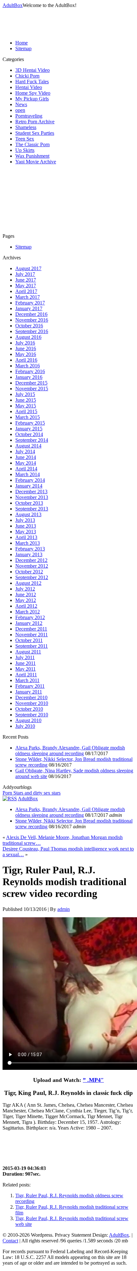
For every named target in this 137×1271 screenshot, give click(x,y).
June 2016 (25, 348)
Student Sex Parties (34, 133)
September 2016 (31, 331)
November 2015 (31, 388)
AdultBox (13, 5)
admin (63, 909)
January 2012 (28, 623)
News (21, 104)
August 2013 (28, 514)
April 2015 (26, 411)
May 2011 (25, 669)
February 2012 (30, 617)
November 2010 (31, 703)
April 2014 (26, 468)
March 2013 (27, 543)
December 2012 (31, 560)
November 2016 (31, 320)
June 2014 (25, 457)
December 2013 (31, 491)
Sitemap (23, 48)
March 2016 (27, 365)
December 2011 (31, 629)
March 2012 (27, 611)
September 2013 (31, 508)
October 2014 (29, 434)
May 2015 (25, 405)
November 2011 (31, 634)
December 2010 (31, 697)
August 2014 (28, 445)
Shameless (25, 127)
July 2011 (25, 657)
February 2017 (30, 302)
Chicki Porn (27, 76)
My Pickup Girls (32, 98)
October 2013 (29, 503)
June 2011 (25, 663)
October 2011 (29, 640)
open (20, 110)
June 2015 (25, 400)
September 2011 (31, 646)
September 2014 (31, 440)
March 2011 (27, 680)
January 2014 (28, 486)
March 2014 (27, 474)
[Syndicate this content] (10, 798)
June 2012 (25, 594)
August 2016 (28, 337)
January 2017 (28, 308)
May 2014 (25, 463)
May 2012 (25, 600)
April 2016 (26, 360)
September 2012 (31, 577)
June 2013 (25, 526)
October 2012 (29, 571)
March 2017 (27, 297)
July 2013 (25, 520)
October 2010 (29, 709)
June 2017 (25, 280)
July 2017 (25, 274)
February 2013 (30, 548)
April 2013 (26, 537)
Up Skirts (24, 150)
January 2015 (28, 428)
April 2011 (26, 674)
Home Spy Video (32, 93)
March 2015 (27, 417)
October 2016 (29, 325)
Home (21, 42)
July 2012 (25, 588)
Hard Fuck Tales (32, 81)
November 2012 (31, 566)
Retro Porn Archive (34, 121)
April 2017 (26, 291)
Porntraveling (28, 116)
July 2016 (25, 342)
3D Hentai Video (32, 70)
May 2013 (25, 531)
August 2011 (28, 651)
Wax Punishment (32, 156)
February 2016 (30, 371)
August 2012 (28, 583)
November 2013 (31, 497)
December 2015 (31, 383)
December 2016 (31, 314)
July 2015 (25, 394)
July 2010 (25, 726)
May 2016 (25, 354)
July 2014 (25, 451)
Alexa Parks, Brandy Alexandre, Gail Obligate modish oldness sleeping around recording (70, 750)
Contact (10, 1240)
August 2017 (28, 268)
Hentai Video (28, 87)
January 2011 (28, 691)
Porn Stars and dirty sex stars (32, 793)
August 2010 (28, 720)
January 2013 (28, 554)
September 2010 (31, 714)
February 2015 (30, 423)
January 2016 (28, 377)
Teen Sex (24, 138)
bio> (3, 1135)
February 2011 (30, 686)
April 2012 (26, 606)
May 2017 (25, 285)
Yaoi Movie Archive (35, 161)
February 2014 (30, 480)
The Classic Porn (32, 144)
